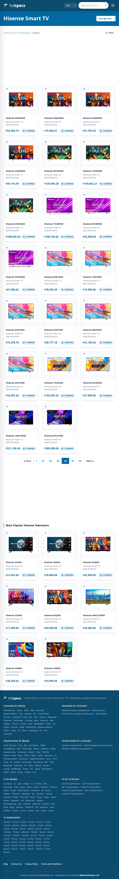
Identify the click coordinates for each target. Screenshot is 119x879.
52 (80, 460)
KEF (34, 713)
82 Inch (6, 828)
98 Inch (14, 828)
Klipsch (31, 752)
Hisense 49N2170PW (94, 615)
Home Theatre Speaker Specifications (78, 713)
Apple (21, 727)
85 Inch (15, 825)
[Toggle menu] (113, 5)
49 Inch (46, 845)
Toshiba (38, 783)
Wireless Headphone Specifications (77, 748)
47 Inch (30, 838)
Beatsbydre (31, 727)
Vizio (21, 713)
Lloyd (29, 787)
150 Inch (34, 832)
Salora (6, 790)
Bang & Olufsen (10, 713)
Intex (22, 787)
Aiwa (51, 720)
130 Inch (7, 832)
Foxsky (23, 723)
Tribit (26, 710)
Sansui (36, 787)
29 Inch (14, 842)
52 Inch (22, 828)
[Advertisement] (59, 60)
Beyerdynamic (9, 752)
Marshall (40, 710)
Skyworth (15, 800)
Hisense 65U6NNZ (15, 223)
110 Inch (39, 849)
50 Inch (22, 845)
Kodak (15, 797)
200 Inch (7, 822)
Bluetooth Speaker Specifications (76, 710)
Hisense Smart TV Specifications (14, 123)
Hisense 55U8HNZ (15, 276)
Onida (13, 790)
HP (25, 765)
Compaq (28, 720)
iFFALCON (24, 797)
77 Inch (40, 825)
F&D (36, 717)
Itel (22, 800)
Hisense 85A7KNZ (53, 276)
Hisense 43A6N (52, 668)
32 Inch (47, 822)
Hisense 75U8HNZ (53, 223)
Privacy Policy (31, 864)
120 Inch (7, 825)
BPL (45, 783)
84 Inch (14, 849)
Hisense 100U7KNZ (16, 435)
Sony (32, 710)
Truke (5, 762)
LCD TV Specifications (91, 783)
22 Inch (49, 835)
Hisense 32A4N (14, 615)
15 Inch (6, 842)
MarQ (26, 755)
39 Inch (14, 845)
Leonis (23, 810)
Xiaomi (28, 772)
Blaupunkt (52, 717)
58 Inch (46, 828)
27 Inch (33, 835)
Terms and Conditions (51, 864)
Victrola (42, 717)
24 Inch (6, 838)
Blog (5, 864)
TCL (54, 723)
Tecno (20, 755)
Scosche (6, 717)
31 (73, 460)
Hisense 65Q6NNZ (15, 117)
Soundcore (17, 717)
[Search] (106, 5)
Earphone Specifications (72, 745)
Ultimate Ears (9, 710)
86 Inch (48, 825)
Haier (16, 787)
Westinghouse (9, 803)
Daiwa (53, 797)
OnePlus (45, 752)
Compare (30, 131)
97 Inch (47, 849)
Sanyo (39, 797)
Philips (6, 727)
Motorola (26, 793)
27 (43, 460)
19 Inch (22, 849)
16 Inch (23, 825)
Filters (111, 32)
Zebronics (7, 720)
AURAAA (26, 803)
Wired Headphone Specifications (98, 745)
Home (6, 32)
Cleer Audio (27, 762)
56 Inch (30, 828)
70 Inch (15, 822)
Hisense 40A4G (52, 562)
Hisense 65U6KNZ (92, 382)
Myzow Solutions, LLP (89, 875)
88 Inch (6, 849)
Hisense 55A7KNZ (53, 329)
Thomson (16, 793)
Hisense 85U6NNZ (54, 170)
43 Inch (30, 842)
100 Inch (32, 825)
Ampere (28, 713)
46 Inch (14, 838)
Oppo (33, 755)
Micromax (7, 787)
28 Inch (6, 845)
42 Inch (22, 838)
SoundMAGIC (9, 748)
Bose (25, 717)
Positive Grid (43, 713)
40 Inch (39, 822)
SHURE (17, 762)
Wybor (6, 800)
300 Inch (25, 832)
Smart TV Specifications (21, 32)
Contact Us (16, 864)
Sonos (19, 710)
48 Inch (30, 845)
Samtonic (44, 807)
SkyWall (45, 803)
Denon (36, 748)
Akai (37, 810)
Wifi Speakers (101, 713)
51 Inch (22, 842)
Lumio (51, 810)
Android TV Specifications (73, 793)
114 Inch (16, 835)
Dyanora (44, 720)
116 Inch (25, 835)
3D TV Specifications (70, 787)
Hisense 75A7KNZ (92, 276)
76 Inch (42, 832)
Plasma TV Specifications (72, 790)
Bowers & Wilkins (45, 727)
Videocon (44, 787)
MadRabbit (39, 723)
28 (50, 460)
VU (32, 783)
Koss (38, 752)
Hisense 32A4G (14, 562)
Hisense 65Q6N (52, 615)
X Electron (29, 807)
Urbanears (22, 752)
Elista (36, 720)
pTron (24, 730)
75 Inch (41, 835)
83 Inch (38, 828)
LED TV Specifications (71, 783)
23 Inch (38, 842)
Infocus (53, 787)
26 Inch (46, 842)
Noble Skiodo (23, 790)
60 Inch (31, 822)
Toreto (48, 723)
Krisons (15, 723)
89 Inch (50, 832)
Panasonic (23, 758)
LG (19, 730)
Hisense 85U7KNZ (53, 435)
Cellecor (6, 723)
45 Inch (30, 849)
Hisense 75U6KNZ (53, 382)
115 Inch (16, 832)
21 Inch (46, 838)
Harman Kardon (10, 758)
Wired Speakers (98, 710)
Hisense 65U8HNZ (92, 223)
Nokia (40, 755)
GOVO (6, 730)
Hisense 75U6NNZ (92, 170)
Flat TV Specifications (94, 790)
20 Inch (38, 845)
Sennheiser (18, 720)
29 (58, 460)
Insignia (39, 800)
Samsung (7, 733)
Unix (45, 730)
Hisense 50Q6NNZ (92, 117)
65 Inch (23, 822)
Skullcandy (33, 730)
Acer (19, 803)
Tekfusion (45, 748)
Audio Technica (9, 745)
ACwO (13, 730)
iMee (12, 807)
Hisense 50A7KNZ (92, 329)
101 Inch (7, 835)
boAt (30, 723)
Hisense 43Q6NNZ (15, 170)
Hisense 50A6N (14, 668)
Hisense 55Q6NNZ (54, 117)
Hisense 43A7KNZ (15, 382)
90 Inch (6, 852)
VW (36, 807)
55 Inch (38, 838)
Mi (40, 730)
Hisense (14, 727)
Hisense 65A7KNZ (15, 329)
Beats (53, 748)
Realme (6, 755)
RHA (55, 758)
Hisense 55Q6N (91, 562)
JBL (30, 717)
